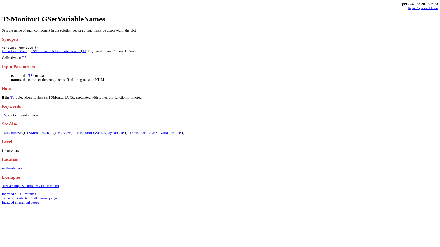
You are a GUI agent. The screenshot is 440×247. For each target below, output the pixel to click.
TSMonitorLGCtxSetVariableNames (155, 133)
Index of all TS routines (19, 194)
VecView (64, 133)
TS (84, 51)
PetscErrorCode (15, 51)
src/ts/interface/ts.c (15, 168)
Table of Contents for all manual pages (30, 198)
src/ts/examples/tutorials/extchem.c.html (30, 186)
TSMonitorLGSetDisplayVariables (100, 133)
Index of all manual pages (20, 202)
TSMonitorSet (12, 133)
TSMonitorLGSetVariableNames (56, 51)
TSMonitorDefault (40, 133)
